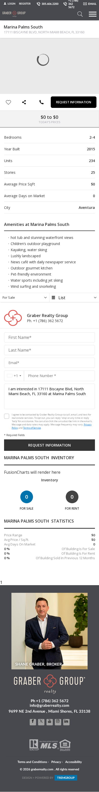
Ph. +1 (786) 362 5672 (45, 320)
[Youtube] (49, 722)
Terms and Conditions (32, 762)
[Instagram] (58, 722)
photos (8, 46)
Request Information (73, 102)
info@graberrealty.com (49, 706)
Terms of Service (32, 427)
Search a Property (80, 14)
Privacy (56, 762)
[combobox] (14, 376)
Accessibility (73, 762)
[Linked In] (66, 722)
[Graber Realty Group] (14, 14)
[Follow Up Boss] (6, 416)
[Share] (25, 102)
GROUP (66, 777)
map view (18, 46)
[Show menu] (92, 14)
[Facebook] (33, 722)
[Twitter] (41, 722)
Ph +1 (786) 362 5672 (50, 701)
